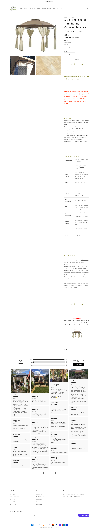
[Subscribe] (34, 515)
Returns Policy (13, 504)
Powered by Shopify (55, 527)
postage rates (81, 235)
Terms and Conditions (15, 507)
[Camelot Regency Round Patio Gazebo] (77, 338)
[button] (30, 8)
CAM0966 (85, 135)
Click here (73, 329)
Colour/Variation (67, 44)
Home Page (12, 494)
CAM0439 (79, 135)
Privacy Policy (13, 502)
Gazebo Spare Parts (47, 527)
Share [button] (67, 349)
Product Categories (14, 496)
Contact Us (12, 499)
